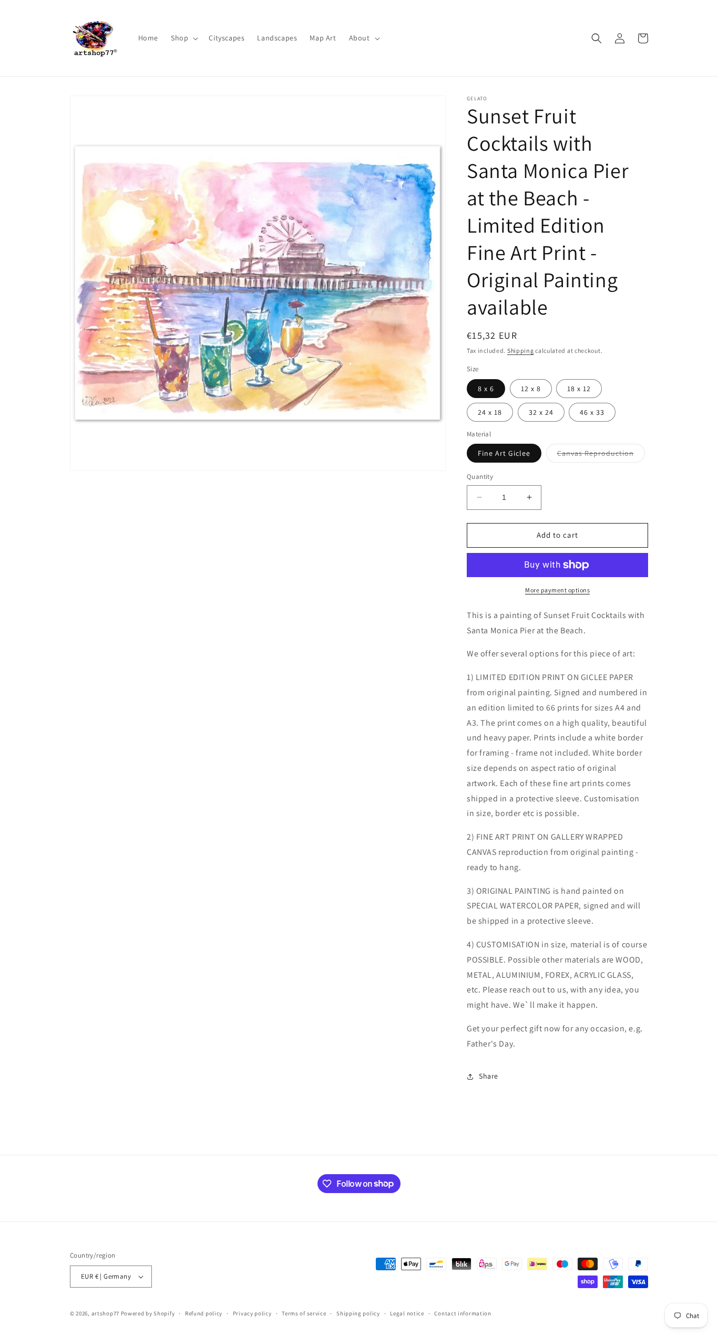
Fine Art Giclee (504, 453)
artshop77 (105, 1313)
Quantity (480, 476)
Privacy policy (252, 1313)
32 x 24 (541, 412)
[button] (183, 38)
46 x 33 (592, 412)
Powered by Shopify (148, 1313)
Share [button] (488, 1076)
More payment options (557, 590)
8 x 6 (486, 388)
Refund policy (203, 1313)
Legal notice (407, 1313)
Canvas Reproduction (601, 455)
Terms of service (304, 1313)
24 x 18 (490, 412)
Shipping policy (358, 1313)
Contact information (462, 1313)
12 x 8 (531, 388)
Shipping (520, 350)
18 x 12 (579, 388)
